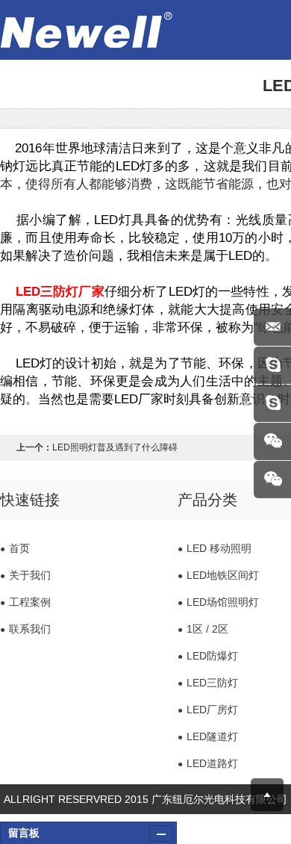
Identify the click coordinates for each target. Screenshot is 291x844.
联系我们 (25, 629)
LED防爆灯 (208, 656)
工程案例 (25, 602)
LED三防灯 (208, 683)
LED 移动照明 (214, 548)
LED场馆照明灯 (218, 602)
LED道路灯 (208, 763)
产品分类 (207, 499)
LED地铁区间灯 (218, 575)
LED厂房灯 (208, 710)
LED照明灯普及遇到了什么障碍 (115, 447)
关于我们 (25, 575)
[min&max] (161, 833)
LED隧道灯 (208, 736)
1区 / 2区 (203, 629)
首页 (15, 548)
